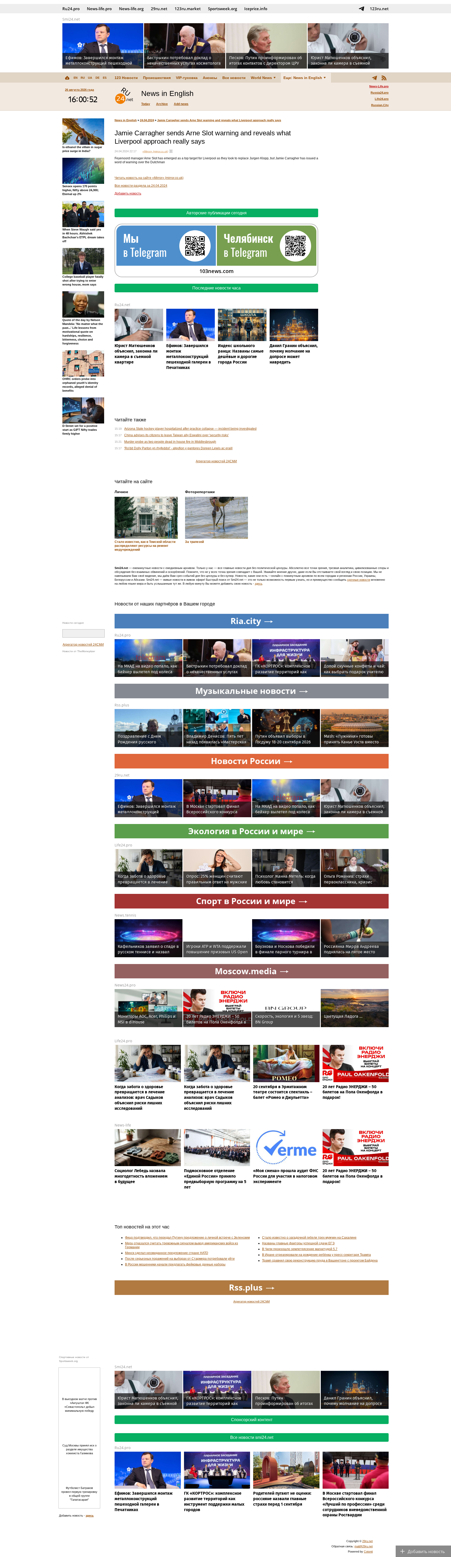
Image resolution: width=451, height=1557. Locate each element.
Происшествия (157, 78)
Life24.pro (382, 98)
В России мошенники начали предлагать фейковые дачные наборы (175, 1264)
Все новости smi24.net (251, 1437)
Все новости (234, 78)
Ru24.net (122, 304)
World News (261, 78)
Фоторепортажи (200, 492)
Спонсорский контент (251, 1419)
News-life (123, 1125)
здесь (258, 583)
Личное (121, 492)
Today (145, 104)
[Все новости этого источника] (171, 151)
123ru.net (379, 8)
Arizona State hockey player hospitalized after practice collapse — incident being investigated (190, 429)
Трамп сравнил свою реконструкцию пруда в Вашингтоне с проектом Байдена (320, 1260)
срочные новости (358, 579)
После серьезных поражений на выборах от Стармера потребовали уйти (180, 1259)
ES (104, 77)
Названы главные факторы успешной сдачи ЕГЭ (298, 1243)
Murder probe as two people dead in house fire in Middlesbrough (170, 442)
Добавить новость (128, 193)
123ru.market (188, 8)
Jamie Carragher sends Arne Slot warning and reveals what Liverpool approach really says (219, 120)
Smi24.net (71, 19)
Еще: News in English (302, 78)
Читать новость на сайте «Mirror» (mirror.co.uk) (149, 178)
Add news (181, 104)
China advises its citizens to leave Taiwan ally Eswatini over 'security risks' (176, 435)
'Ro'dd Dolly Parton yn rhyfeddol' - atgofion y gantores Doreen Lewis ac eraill (178, 448)
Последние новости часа (216, 288)
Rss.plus (122, 704)
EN (76, 77)
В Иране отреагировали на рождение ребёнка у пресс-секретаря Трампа (316, 1255)
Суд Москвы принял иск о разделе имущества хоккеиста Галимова (79, 1449)
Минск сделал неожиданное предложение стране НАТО (166, 1253)
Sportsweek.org (222, 8)
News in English (126, 120)
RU (83, 77)
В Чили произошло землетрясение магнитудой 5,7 (299, 1249)
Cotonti (368, 1551)
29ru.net (159, 8)
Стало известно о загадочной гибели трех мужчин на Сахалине (309, 1237)
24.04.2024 (147, 120)
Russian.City (380, 105)
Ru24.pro (71, 8)
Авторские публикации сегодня (216, 213)
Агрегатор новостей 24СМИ (83, 644)
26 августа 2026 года (79, 89)
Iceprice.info (255, 8)
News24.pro (125, 985)
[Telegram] (374, 78)
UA (90, 77)
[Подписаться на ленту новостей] (384, 78)
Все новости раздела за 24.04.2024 (141, 185)
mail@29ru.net (363, 1546)
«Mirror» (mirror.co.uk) (155, 151)
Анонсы (210, 78)
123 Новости (126, 78)
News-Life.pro (379, 86)
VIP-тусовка (187, 78)
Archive (162, 104)
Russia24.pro (380, 92)
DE (97, 77)
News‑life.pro (99, 8)
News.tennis (125, 915)
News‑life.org (131, 8)
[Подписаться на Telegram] (361, 8)
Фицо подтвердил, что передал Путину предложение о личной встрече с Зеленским (187, 1237)
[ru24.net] (124, 96)
